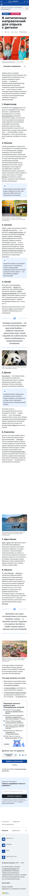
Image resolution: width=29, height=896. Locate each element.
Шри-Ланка (6, 543)
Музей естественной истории (12, 250)
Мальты (11, 573)
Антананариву (7, 116)
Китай (15, 287)
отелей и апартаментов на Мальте (14, 721)
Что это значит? (5, 9)
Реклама (6, 744)
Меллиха (5, 604)
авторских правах (10, 869)
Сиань (4, 295)
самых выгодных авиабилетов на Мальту (14, 711)
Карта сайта (6, 883)
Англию (6, 230)
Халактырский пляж (17, 451)
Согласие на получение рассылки (12, 802)
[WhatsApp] (25, 755)
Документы (16, 830)
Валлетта (19, 573)
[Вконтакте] (19, 755)
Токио (20, 150)
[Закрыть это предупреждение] (27, 8)
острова (15, 107)
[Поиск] (24, 1)
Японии (4, 177)
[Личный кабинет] (27, 1)
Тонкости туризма (3, 32)
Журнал (6, 13)
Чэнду (11, 309)
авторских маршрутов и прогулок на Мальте (13, 718)
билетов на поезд (11, 738)
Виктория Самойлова (8, 62)
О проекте (5, 821)
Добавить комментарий (14, 761)
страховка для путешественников (11, 733)
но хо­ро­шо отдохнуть (11, 685)
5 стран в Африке (10, 688)
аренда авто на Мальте (14, 725)
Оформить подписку (14, 796)
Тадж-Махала (12, 425)
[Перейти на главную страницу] (13, 1)
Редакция (16, 821)
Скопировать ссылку (9, 755)
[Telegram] (22, 755)
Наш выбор (15, 13)
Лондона (21, 234)
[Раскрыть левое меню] (1, 1)
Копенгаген (6, 376)
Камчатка (20, 439)
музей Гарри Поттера (16, 232)
